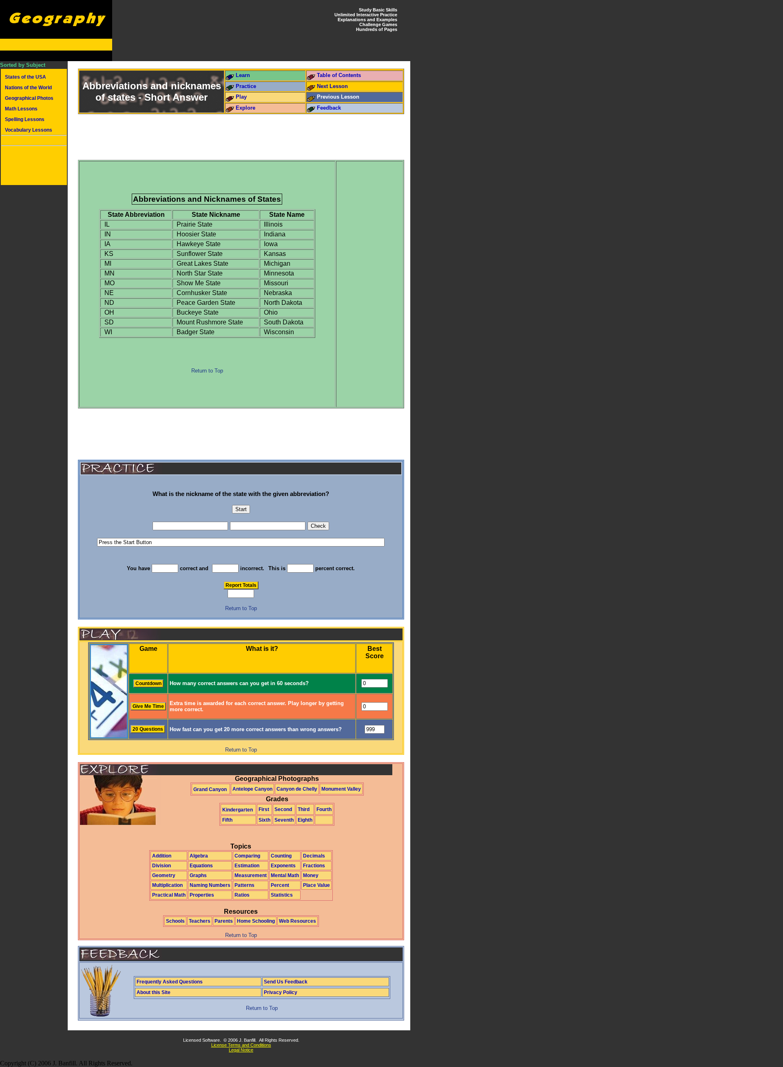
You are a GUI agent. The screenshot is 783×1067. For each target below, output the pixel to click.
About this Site (153, 992)
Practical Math (169, 895)
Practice (246, 86)
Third (304, 809)
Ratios (242, 895)
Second (283, 809)
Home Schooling (256, 921)
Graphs (198, 875)
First (264, 809)
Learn (243, 75)
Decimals (314, 856)
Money (311, 875)
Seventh (284, 820)
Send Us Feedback (285, 982)
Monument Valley (341, 789)
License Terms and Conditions (241, 1045)
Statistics (282, 895)
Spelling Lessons (24, 119)
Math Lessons (21, 109)
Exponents (283, 866)
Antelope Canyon (252, 789)
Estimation (246, 866)
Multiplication (167, 885)
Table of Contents (339, 75)
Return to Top (207, 371)
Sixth (264, 820)
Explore (245, 108)
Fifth (227, 820)
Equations (201, 866)
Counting (281, 856)
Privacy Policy (280, 992)
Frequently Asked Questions (170, 982)
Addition (161, 856)
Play (241, 97)
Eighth (305, 820)
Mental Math (285, 875)
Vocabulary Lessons (28, 130)
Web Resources (297, 921)
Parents (224, 921)
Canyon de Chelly (296, 789)
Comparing (247, 856)
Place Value (316, 885)
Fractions (314, 866)
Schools (175, 921)
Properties (202, 895)
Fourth (324, 809)
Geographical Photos (29, 98)
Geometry (163, 875)
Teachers (199, 921)
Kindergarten (237, 810)
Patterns (244, 885)
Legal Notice (241, 1049)
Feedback (329, 108)
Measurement (250, 875)
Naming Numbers (210, 885)
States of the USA (25, 77)
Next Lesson (332, 86)
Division (161, 866)
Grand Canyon (210, 789)
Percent (280, 885)
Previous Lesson (338, 97)
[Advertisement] (33, 166)
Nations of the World (28, 87)
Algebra (199, 856)
